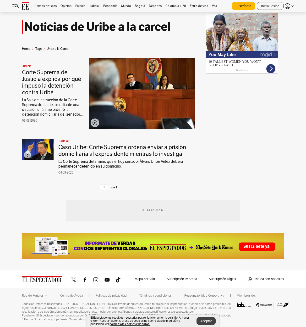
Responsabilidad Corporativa (204, 295)
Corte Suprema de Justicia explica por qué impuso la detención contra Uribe (51, 82)
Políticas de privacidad (111, 295)
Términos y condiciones (155, 295)
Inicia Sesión (270, 6)
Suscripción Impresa (182, 279)
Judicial (27, 66)
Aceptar (206, 321)
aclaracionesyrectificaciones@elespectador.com (165, 311)
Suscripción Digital (222, 279)
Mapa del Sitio (145, 279)
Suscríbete (243, 6)
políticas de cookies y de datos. (129, 324)
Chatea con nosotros (269, 279)
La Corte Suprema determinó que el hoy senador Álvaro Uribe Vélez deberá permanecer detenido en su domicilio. (120, 164)
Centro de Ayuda (71, 295)
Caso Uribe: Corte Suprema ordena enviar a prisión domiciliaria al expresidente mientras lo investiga (122, 151)
